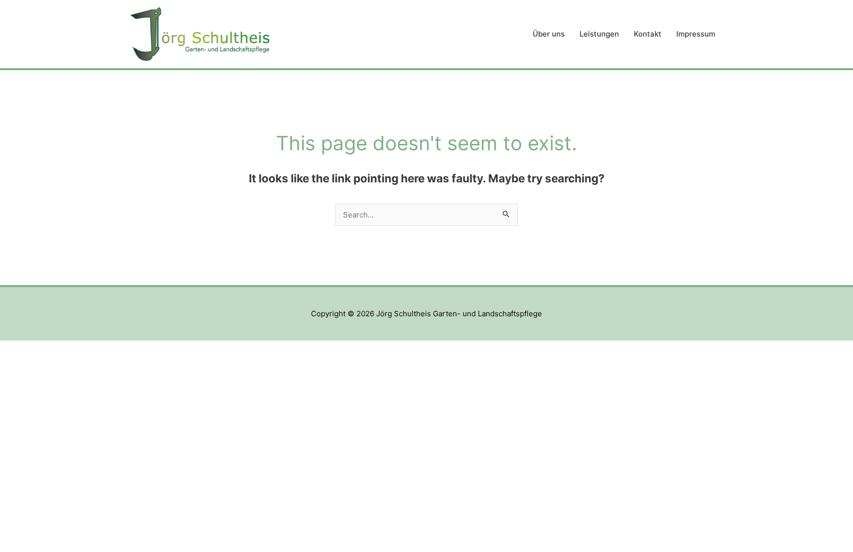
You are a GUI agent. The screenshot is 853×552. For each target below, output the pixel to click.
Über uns (549, 34)
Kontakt (647, 34)
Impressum (695, 34)
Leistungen (599, 34)
